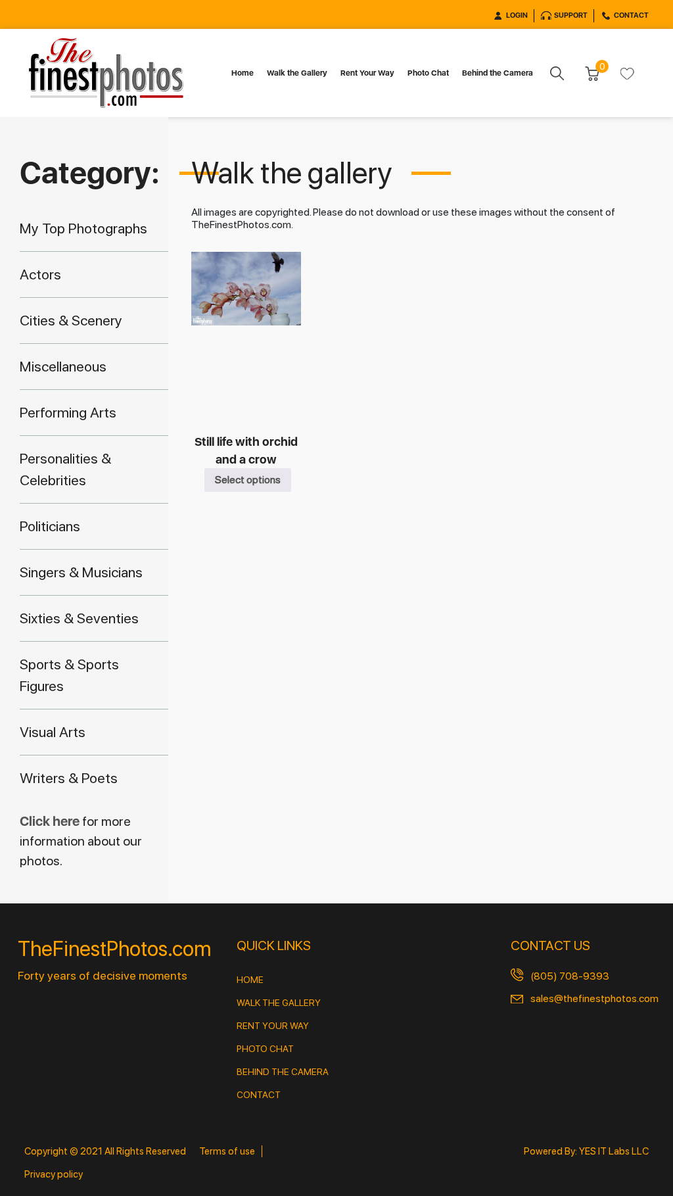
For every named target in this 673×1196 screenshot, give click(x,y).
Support (571, 15)
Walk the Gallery (297, 73)
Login (517, 15)
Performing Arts (68, 412)
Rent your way (273, 1025)
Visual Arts (52, 731)
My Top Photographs (83, 228)
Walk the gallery (279, 1002)
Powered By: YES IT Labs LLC (586, 1151)
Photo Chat (428, 73)
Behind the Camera (497, 73)
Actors (40, 274)
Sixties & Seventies (79, 618)
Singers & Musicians (81, 572)
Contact (631, 15)
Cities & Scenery (71, 320)
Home (242, 73)
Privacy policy (53, 1174)
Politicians (50, 526)
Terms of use (227, 1151)
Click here (51, 821)
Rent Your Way (367, 73)
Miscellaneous (63, 366)
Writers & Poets (69, 777)
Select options (248, 479)
